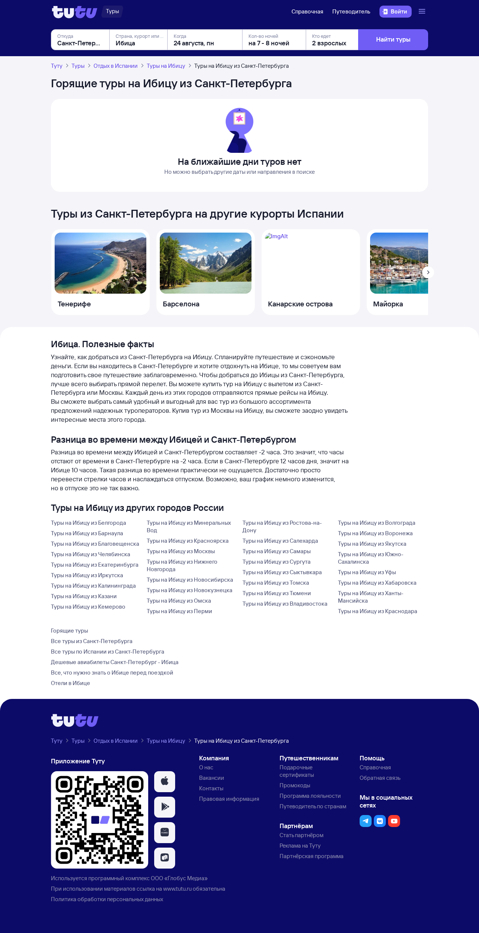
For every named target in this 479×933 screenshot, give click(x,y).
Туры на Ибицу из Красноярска (188, 540)
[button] (164, 781)
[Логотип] (74, 11)
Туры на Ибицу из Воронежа (375, 533)
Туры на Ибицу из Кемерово (88, 606)
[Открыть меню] (423, 11)
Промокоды (295, 785)
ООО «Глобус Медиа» (179, 878)
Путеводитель (351, 11)
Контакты (211, 788)
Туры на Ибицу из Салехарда (280, 540)
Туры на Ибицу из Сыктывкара (282, 572)
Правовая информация (229, 798)
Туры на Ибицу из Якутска (372, 543)
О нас (206, 767)
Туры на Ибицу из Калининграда (93, 585)
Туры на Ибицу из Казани (84, 596)
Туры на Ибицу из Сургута (276, 561)
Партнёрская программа (312, 856)
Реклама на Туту (300, 845)
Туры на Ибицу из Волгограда (376, 522)
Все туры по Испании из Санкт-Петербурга (107, 651)
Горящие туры (69, 630)
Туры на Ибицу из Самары (276, 551)
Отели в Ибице (70, 683)
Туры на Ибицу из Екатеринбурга (94, 564)
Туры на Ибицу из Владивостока (284, 603)
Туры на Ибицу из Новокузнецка (189, 590)
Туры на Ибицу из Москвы (181, 551)
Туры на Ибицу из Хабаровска (377, 582)
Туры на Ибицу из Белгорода (88, 522)
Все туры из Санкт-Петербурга (91, 641)
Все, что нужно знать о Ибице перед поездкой (112, 672)
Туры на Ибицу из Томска (275, 582)
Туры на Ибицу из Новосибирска (190, 579)
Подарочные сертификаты (297, 771)
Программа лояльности (310, 795)
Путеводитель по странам (313, 806)
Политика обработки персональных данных (107, 899)
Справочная (307, 11)
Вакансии (211, 777)
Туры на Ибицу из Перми (179, 611)
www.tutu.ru (177, 888)
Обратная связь (380, 777)
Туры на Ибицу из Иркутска (87, 575)
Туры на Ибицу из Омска (179, 600)
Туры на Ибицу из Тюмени (276, 593)
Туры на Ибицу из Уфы (367, 572)
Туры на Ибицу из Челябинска (90, 554)
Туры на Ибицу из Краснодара (377, 611)
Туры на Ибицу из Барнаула (87, 533)
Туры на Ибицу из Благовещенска (95, 543)
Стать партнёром (301, 835)
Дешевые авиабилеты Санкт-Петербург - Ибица (115, 662)
